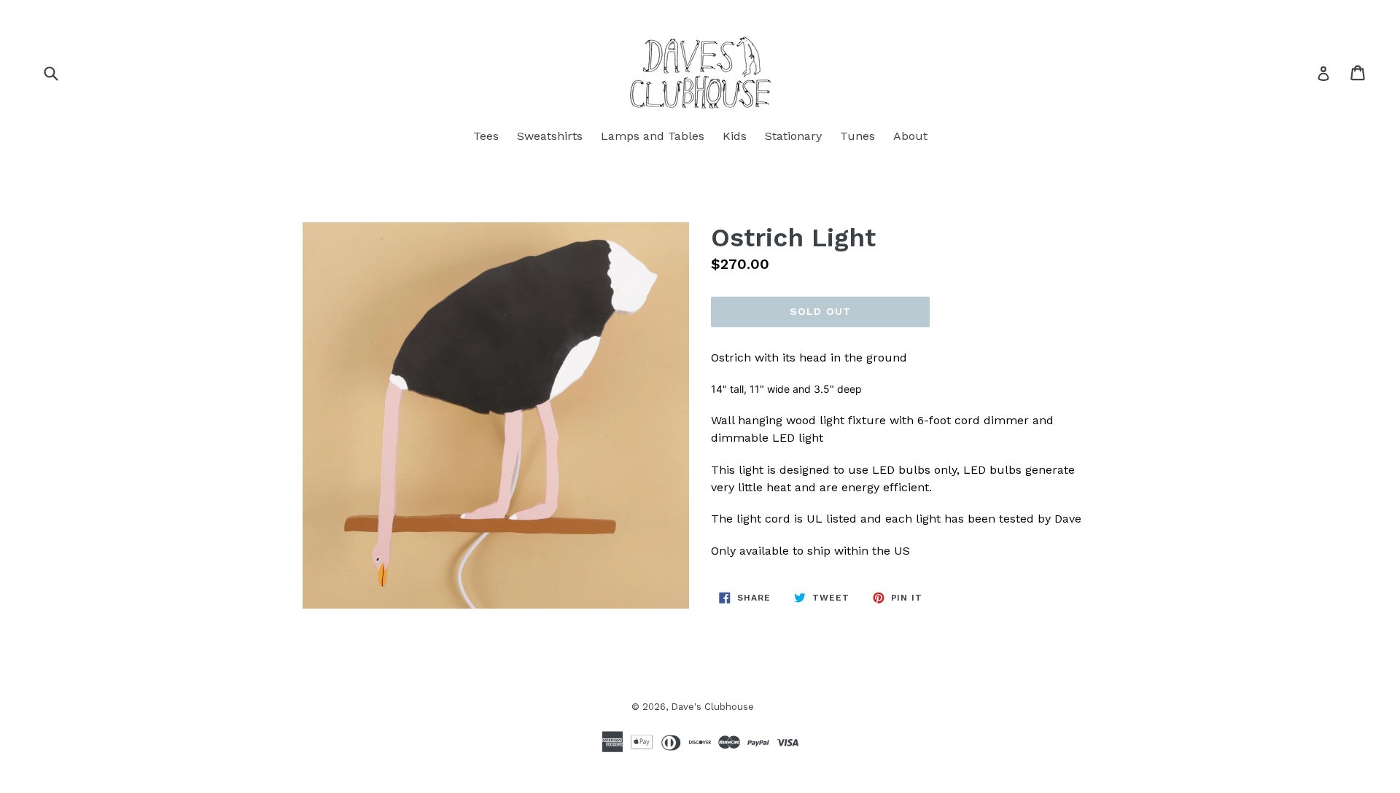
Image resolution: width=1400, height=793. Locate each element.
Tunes (857, 136)
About (910, 136)
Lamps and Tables (652, 136)
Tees (486, 136)
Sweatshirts (550, 136)
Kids (735, 136)
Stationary (793, 136)
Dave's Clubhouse (712, 706)
